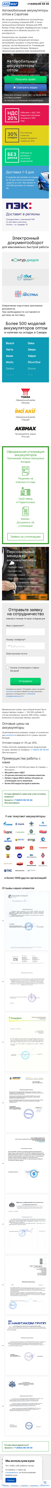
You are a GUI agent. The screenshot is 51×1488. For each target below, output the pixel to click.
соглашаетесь (11, 1472)
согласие (9, 691)
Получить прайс (25, 79)
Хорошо (10, 1480)
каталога (10, 735)
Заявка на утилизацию (25, 536)
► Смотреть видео (25, 87)
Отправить (25, 681)
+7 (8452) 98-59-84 (38, 3)
